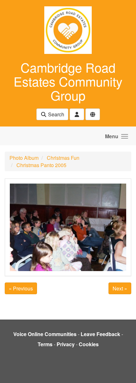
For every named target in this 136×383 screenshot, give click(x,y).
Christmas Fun (63, 157)
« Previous (21, 288)
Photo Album (24, 157)
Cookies (89, 344)
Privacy (66, 344)
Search (55, 114)
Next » (120, 288)
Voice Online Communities (45, 334)
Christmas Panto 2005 (41, 165)
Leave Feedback (100, 334)
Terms (45, 344)
